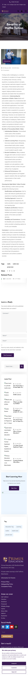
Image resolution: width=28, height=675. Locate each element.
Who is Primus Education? (17, 432)
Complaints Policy (6, 586)
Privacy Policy (5, 582)
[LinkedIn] (12, 271)
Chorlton (3, 599)
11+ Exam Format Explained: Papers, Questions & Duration (18, 447)
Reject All (14, 672)
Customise (14, 667)
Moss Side (4, 611)
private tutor (10, 267)
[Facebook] (7, 271)
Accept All (14, 663)
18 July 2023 (18, 392)
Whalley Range (5, 606)
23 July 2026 (18, 383)
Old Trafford (4, 597)
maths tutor (16, 264)
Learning (18, 527)
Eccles (3, 618)
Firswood (4, 604)
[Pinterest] (14, 271)
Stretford (4, 601)
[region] (14, 661)
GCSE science (17, 395)
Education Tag (9, 527)
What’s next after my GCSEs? (17, 403)
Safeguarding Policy (7, 584)
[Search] (18, 11)
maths (8, 264)
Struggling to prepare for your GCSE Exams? (17, 411)
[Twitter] (10, 271)
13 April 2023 (18, 400)
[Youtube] (12, 627)
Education (7, 61)
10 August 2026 (19, 417)
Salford (3, 613)
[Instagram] (16, 627)
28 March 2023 (18, 408)
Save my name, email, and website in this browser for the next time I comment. (12, 349)
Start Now (14, 488)
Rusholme (4, 616)
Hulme (3, 608)
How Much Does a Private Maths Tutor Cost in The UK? (18, 387)
